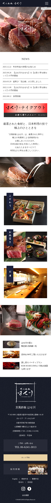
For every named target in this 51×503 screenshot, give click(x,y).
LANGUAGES (46, 8)
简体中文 (24, 479)
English (14, 479)
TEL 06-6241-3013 (25, 447)
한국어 (21, 482)
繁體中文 (35, 479)
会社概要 (25, 495)
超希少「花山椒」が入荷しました (27, 81)
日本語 (30, 482)
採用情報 (17, 96)
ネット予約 (25, 457)
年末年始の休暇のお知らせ (24, 67)
